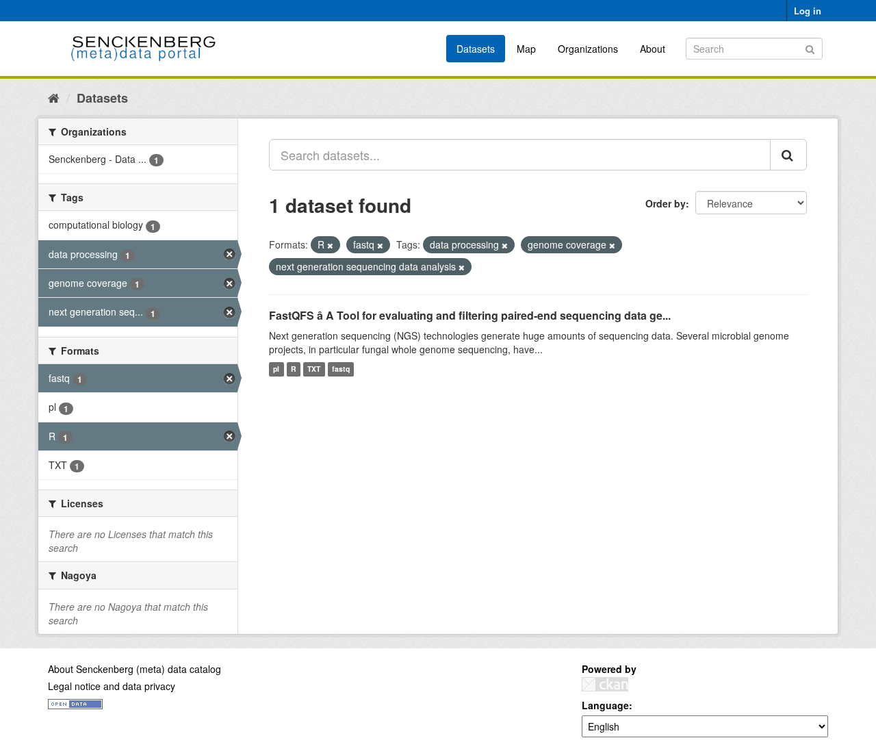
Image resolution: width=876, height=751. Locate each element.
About (652, 48)
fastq (341, 369)
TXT (313, 369)
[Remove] (330, 245)
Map (526, 48)
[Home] (54, 97)
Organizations (588, 48)
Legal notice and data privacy (111, 686)
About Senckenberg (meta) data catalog (134, 669)
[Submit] (810, 47)
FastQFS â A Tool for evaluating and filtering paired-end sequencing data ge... (470, 315)
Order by (665, 203)
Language (605, 705)
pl (276, 369)
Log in (807, 10)
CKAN (605, 684)
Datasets (475, 48)
